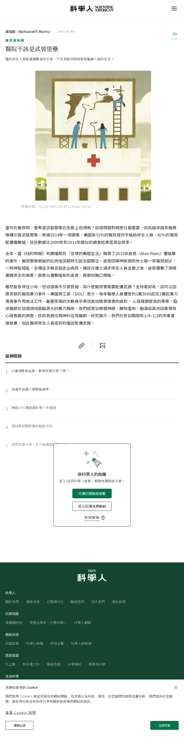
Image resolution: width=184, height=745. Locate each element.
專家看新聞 (14, 40)
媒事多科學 (96, 664)
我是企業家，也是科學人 (48, 622)
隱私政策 (119, 601)
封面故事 (12, 643)
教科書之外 (31, 664)
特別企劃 (57, 643)
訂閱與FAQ (55, 601)
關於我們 (12, 601)
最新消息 (33, 601)
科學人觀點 (82, 622)
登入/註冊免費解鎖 (92, 506)
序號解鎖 (92, 517)
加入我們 (98, 601)
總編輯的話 (13, 622)
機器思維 (54, 664)
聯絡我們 (77, 601)
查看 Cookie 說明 (20, 712)
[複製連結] (81, 345)
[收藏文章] (102, 345)
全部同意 (164, 725)
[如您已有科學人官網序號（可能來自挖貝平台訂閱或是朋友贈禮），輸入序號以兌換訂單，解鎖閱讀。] (103, 518)
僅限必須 (19, 725)
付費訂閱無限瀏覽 (91, 493)
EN (175, 33)
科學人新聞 (34, 643)
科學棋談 (74, 664)
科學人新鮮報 (81, 643)
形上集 (10, 664)
